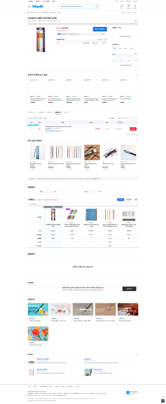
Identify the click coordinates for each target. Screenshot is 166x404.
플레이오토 (128, 1)
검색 (96, 6)
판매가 (90, 122)
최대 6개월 (118, 128)
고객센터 (57, 386)
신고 (64, 131)
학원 (54, 1)
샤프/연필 (52, 12)
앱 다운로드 (133, 392)
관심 (124, 12)
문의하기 (129, 289)
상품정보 (41, 112)
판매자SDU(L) (70, 386)
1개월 (114, 48)
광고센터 (63, 386)
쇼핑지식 (38, 1)
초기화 (136, 118)
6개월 (125, 48)
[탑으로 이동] (163, 401)
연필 (59, 12)
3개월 (120, 48)
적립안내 (102, 34)
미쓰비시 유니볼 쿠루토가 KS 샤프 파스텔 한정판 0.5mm (110, 225)
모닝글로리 (129, 199)
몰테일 (122, 1)
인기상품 (33, 204)
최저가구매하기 (133, 129)
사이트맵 (77, 386)
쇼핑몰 (119, 118)
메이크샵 (135, 1)
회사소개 (29, 386)
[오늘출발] (112, 118)
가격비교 (31, 112)
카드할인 (40, 118)
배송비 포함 (100, 39)
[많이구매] (72, 214)
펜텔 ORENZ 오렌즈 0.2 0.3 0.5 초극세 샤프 (128, 225)
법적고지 (51, 386)
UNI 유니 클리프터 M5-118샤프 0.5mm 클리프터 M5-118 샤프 (72, 225)
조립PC (46, 1)
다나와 (116, 1)
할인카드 (126, 118)
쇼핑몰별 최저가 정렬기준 (65, 39)
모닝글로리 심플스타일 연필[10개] (53, 225)
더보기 (135, 21)
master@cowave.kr (61, 395)
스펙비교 (49, 112)
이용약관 (35, 386)
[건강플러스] (31, 1)
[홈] (28, 12)
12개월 (131, 48)
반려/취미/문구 (34, 12)
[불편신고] (163, 397)
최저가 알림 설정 (126, 65)
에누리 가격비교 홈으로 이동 (37, 6)
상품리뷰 (58, 112)
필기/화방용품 (44, 12)
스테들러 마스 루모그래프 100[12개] (91, 225)
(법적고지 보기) (96, 178)
